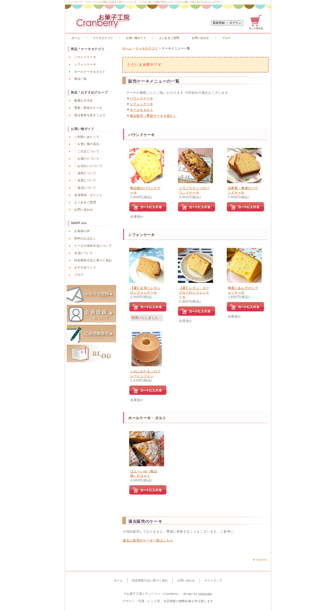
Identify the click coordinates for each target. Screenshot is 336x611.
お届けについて (88, 158)
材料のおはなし (85, 238)
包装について (86, 180)
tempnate (205, 593)
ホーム (76, 38)
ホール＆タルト (141, 110)
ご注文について (88, 151)
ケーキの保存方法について (93, 245)
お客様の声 (82, 231)
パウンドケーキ (141, 98)
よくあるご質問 (169, 38)
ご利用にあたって (86, 137)
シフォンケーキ (141, 104)
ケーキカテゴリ (103, 38)
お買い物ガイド (136, 38)
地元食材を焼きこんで (90, 115)
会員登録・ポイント (88, 195)
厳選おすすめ (83, 100)
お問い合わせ (200, 38)
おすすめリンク (85, 267)
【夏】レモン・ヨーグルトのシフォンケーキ (194, 292)
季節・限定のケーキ (88, 108)
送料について (86, 173)
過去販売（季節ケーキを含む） (153, 116)
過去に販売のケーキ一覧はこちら (148, 540)
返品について (86, 187)
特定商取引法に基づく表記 (93, 260)
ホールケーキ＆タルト (90, 71)
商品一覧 (80, 78)
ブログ (226, 38)
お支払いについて (90, 166)
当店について (83, 253)
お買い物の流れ (88, 144)
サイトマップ (213, 580)
